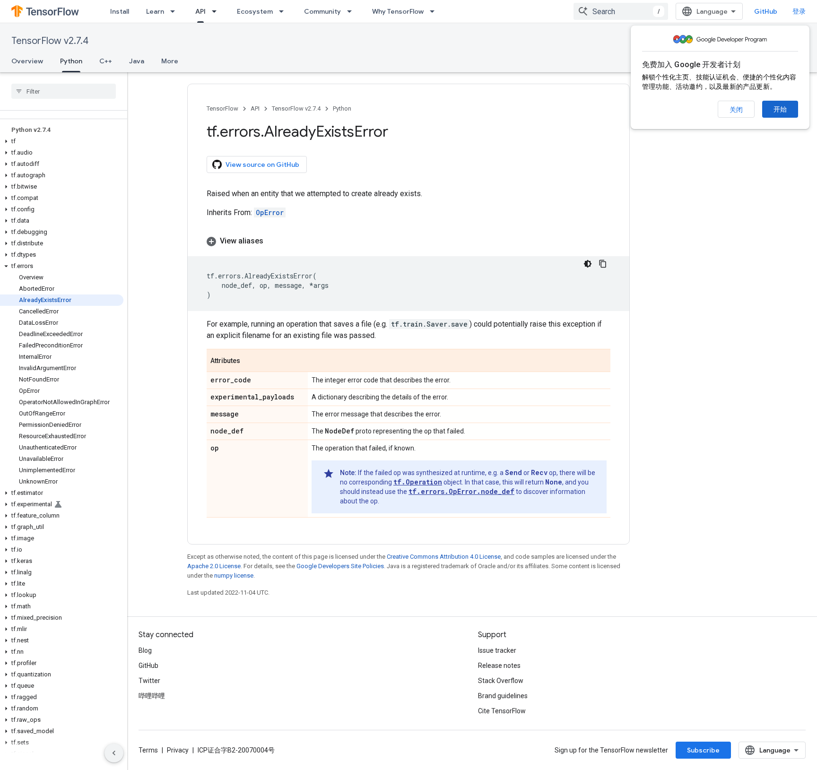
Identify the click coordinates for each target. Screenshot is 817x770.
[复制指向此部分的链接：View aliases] (272, 241)
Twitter (149, 680)
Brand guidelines (503, 696)
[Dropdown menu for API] (217, 11)
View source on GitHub (262, 164)
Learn (155, 11)
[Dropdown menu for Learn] (175, 11)
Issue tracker (497, 650)
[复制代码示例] (602, 263)
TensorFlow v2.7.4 (49, 41)
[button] (61, 141)
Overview (27, 61)
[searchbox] (63, 91)
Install (119, 11)
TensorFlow (222, 108)
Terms (148, 750)
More (169, 61)
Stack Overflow (500, 680)
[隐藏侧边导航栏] (113, 753)
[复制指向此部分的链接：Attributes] (249, 361)
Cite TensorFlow (502, 711)
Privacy (178, 750)
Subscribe (703, 750)
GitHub (765, 11)
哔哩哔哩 (152, 696)
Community (322, 11)
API (200, 11)
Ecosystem (255, 11)
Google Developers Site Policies (340, 566)
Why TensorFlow (398, 11)
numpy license (233, 575)
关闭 (736, 109)
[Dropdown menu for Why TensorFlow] (435, 11)
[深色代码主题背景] (587, 263)
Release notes (499, 665)
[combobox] (621, 11)
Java (136, 61)
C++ (105, 61)
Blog (145, 650)
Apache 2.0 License (214, 566)
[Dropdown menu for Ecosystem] (284, 11)
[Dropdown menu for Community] (352, 11)
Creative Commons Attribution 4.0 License (444, 556)
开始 (780, 109)
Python (71, 61)
